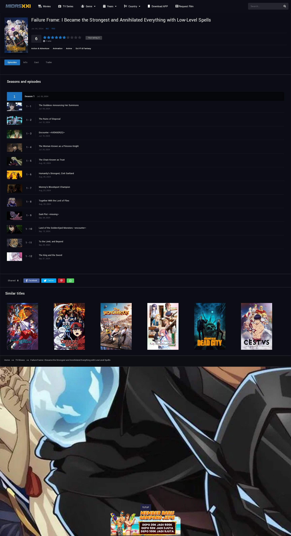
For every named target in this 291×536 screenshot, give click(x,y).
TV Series (67, 6)
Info (25, 62)
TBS (53, 28)
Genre (88, 6)
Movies (46, 6)
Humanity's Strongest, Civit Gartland (56, 173)
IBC (47, 28)
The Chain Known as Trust (52, 159)
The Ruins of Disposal (49, 118)
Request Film (185, 6)
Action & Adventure (40, 48)
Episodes (12, 62)
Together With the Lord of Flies (54, 200)
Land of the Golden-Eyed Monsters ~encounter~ (62, 227)
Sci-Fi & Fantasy (83, 48)
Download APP (159, 6)
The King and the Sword (50, 255)
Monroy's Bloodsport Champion (54, 187)
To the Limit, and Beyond (51, 241)
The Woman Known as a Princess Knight (59, 146)
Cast (36, 62)
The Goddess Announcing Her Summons (59, 105)
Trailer (49, 62)
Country (132, 6)
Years (109, 6)
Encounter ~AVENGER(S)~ (52, 132)
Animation (57, 48)
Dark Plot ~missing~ (49, 214)
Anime (69, 48)
